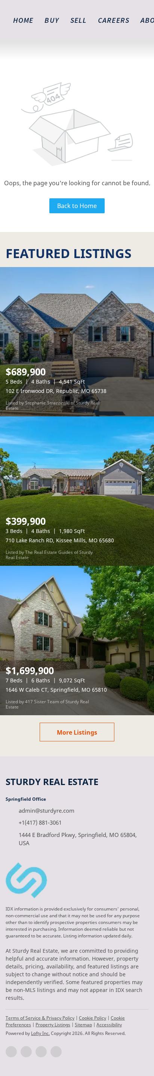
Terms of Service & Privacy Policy (40, 1018)
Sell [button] (78, 20)
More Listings (77, 732)
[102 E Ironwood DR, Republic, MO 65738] (77, 341)
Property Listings (53, 1024)
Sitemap (83, 1024)
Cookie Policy (92, 1018)
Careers (113, 20)
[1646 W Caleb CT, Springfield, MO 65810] (77, 640)
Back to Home (77, 206)
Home (23, 20)
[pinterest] (56, 1051)
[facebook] (11, 1051)
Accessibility (109, 1024)
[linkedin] (26, 1051)
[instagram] (41, 1051)
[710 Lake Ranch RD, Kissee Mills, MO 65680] (77, 491)
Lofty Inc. (40, 1033)
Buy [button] (51, 20)
